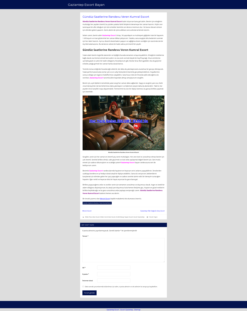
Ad (83, 268)
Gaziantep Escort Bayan (86, 5)
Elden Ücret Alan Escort (107, 217)
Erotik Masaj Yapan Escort (124, 217)
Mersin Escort (105, 198)
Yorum (85, 236)
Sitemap (137, 309)
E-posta (85, 274)
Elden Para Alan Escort (92, 217)
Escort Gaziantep (139, 217)
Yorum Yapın (153, 217)
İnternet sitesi (87, 281)
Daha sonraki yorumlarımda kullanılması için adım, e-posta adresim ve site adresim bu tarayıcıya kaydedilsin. (121, 287)
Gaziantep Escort (113, 309)
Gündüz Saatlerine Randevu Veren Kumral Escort (97, 203)
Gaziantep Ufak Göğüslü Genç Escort (152, 211)
